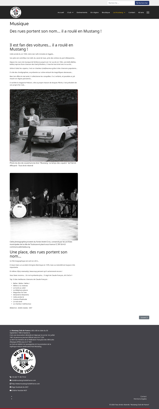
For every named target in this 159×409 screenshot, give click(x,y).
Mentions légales (140, 399)
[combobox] (121, 3)
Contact (131, 12)
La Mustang (118, 12)
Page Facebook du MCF (19, 387)
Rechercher (143, 3)
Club (69, 12)
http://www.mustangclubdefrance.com (25, 384)
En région (95, 12)
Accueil (61, 12)
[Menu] (148, 12)
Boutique (106, 12)
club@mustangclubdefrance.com (23, 380)
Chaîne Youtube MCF (19, 390)
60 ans (141, 12)
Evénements (82, 12)
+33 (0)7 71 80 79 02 (18, 377)
